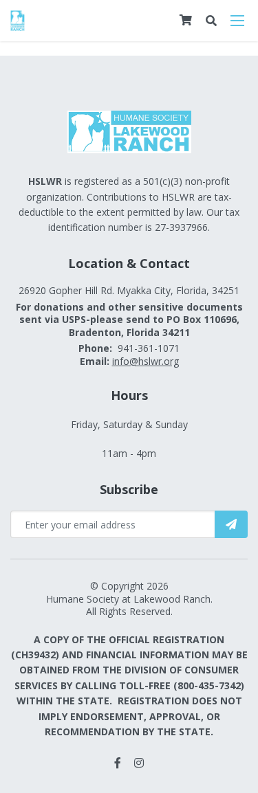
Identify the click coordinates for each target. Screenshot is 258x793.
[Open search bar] (211, 21)
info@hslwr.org (145, 361)
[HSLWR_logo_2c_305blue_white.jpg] (17, 19)
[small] (117, 762)
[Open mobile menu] (237, 20)
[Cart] (186, 19)
